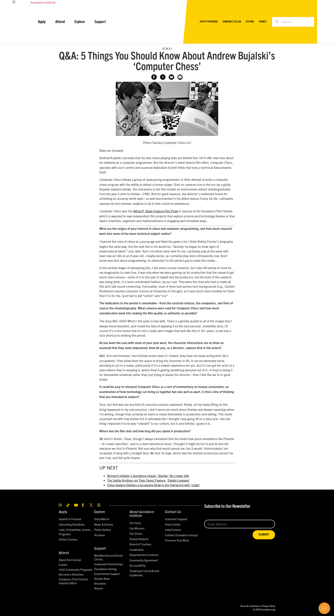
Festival (250, 22)
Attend (64, 552)
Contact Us (173, 511)
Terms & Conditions (250, 605)
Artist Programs (209, 22)
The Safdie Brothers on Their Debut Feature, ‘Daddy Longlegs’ (148, 480)
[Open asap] (324, 608)
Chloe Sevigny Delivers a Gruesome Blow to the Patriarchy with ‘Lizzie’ (153, 485)
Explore (99, 511)
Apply (63, 511)
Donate (263, 22)
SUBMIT (263, 534)
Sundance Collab (231, 22)
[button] (180, 77)
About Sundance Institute (142, 513)
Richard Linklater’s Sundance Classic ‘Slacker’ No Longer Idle (148, 476)
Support (100, 548)
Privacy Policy (268, 605)
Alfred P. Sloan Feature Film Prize (155, 211)
